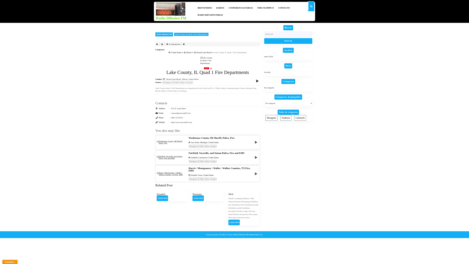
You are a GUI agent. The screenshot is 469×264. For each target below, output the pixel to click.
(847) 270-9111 (177, 118)
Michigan (204, 142)
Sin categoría (269, 88)
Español (161, 194)
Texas (200, 175)
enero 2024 (268, 57)
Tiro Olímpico (265, 8)
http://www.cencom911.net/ (181, 122)
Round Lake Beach (204, 52)
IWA (231, 194)
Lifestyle (300, 117)
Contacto (284, 8)
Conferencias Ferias (241, 8)
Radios (220, 8)
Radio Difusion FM (171, 18)
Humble (194, 175)
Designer (271, 117)
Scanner (189, 82)
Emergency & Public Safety (174, 82)
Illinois (189, 52)
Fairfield (194, 158)
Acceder (267, 72)
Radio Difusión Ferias (210, 15)
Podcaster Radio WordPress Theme (219, 235)
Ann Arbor (195, 142)
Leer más (163, 199)
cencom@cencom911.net (181, 113)
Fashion (286, 117)
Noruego (197, 194)
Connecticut (203, 158)
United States (176, 52)
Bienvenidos (205, 8)
